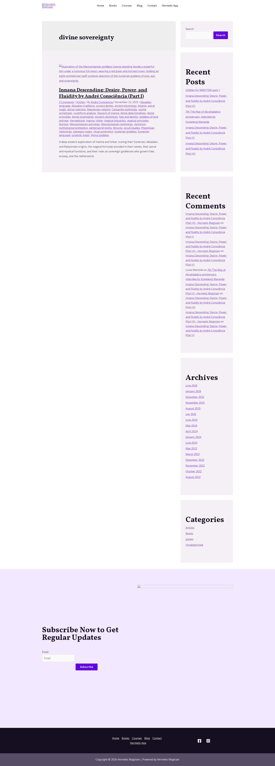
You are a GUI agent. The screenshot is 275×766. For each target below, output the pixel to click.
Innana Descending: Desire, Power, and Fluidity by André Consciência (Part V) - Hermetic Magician (206, 289)
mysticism (140, 124)
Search (190, 29)
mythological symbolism (73, 128)
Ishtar (99, 120)
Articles (80, 102)
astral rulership (76, 109)
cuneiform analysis (85, 113)
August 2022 (193, 477)
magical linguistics (115, 120)
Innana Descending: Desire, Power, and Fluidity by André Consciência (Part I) (103, 93)
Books (113, 5)
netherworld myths (100, 128)
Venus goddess (100, 135)
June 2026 (191, 385)
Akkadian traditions (83, 106)
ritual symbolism (103, 131)
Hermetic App (170, 5)
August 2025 (193, 408)
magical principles (137, 120)
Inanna (90, 120)
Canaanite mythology (124, 109)
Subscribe (86, 666)
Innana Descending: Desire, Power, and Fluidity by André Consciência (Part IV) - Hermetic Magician (206, 317)
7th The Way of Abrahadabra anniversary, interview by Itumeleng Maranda (203, 117)
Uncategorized (194, 545)
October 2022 (194, 471)
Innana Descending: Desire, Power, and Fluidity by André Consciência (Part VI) (206, 101)
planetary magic (82, 131)
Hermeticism (77, 120)
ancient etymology (126, 106)
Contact (152, 5)
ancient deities (104, 106)
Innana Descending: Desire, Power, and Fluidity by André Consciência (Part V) (206, 132)
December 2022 (195, 460)
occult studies (132, 128)
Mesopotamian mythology (117, 124)
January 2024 (193, 437)
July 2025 (191, 414)
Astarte (142, 106)
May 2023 (191, 448)
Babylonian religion (98, 109)
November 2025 (195, 402)
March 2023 (193, 454)
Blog (139, 5)
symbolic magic (81, 135)
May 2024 (191, 425)
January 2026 (193, 391)
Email (45, 652)
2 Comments (66, 102)
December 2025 (195, 397)
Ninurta (117, 128)
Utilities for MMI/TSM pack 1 (203, 90)
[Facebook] (199, 741)
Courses (127, 5)
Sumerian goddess (125, 131)
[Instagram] (208, 741)
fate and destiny (128, 117)
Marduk (63, 124)
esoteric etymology (106, 117)
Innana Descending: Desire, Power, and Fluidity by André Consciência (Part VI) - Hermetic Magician (206, 218)
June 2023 (191, 442)
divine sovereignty (83, 117)
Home (100, 5)
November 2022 (195, 465)
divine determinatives (133, 113)
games (190, 539)
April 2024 (191, 431)
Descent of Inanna (108, 113)
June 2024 (191, 420)
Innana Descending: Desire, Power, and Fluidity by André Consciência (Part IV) (206, 148)
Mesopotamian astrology (85, 124)
